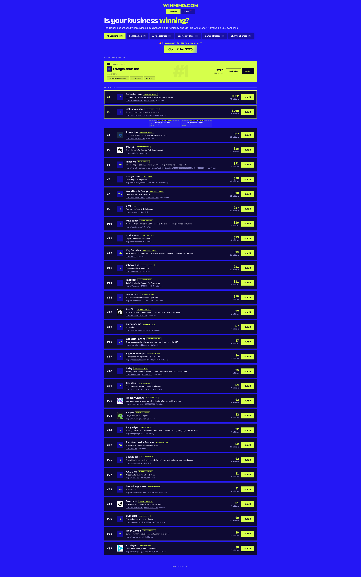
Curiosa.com (133, 235)
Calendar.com (134, 94)
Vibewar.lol (132, 265)
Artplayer (131, 545)
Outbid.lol (131, 515)
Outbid (248, 71)
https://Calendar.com (134, 100)
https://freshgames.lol (135, 537)
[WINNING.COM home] (180, 5)
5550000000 (148, 301)
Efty (128, 205)
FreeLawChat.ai (135, 397)
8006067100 (152, 360)
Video (187, 11)
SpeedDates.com (135, 353)
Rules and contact (180, 566)
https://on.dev (131, 448)
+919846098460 (151, 507)
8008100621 (150, 404)
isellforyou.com (134, 109)
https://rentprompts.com (136, 493)
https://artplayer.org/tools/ (137, 552)
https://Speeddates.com (136, 360)
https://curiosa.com (134, 242)
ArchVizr (131, 309)
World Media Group (137, 191)
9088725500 (149, 100)
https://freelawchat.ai (134, 404)
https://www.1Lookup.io (135, 138)
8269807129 (153, 493)
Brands (173, 11)
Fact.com (131, 279)
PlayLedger (132, 427)
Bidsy (129, 368)
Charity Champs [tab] (240, 36)
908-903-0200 (152, 197)
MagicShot (132, 220)
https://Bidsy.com (133, 374)
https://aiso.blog (132, 478)
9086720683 (152, 183)
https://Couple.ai (132, 389)
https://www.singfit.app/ (136, 419)
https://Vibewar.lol (133, 271)
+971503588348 (152, 115)
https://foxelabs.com (134, 507)
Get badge (233, 71)
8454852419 (145, 478)
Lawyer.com (133, 176)
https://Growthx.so (133, 301)
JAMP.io (130, 146)
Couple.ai (131, 383)
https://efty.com (132, 212)
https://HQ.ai (131, 256)
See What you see (136, 486)
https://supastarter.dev (135, 522)
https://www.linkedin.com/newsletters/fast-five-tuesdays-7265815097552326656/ (159, 168)
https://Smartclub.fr (134, 463)
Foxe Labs (131, 501)
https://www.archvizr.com (136, 315)
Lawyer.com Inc (126, 69)
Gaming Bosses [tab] (214, 36)
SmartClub (132, 456)
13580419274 (154, 552)
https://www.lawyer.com (136, 183)
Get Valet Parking (135, 338)
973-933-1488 (146, 286)
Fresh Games (133, 530)
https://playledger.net (134, 434)
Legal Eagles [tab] (137, 36)
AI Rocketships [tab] (161, 36)
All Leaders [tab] (114, 36)
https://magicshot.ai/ (134, 227)
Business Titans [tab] (188, 36)
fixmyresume (133, 324)
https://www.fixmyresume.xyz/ (138, 330)
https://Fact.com (132, 286)
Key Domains (133, 250)
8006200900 (136, 78)
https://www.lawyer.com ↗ (118, 78)
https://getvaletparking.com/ (137, 345)
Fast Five (131, 161)
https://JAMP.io (132, 153)
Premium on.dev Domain (140, 442)
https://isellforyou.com (135, 115)
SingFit (130, 412)
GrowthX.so (132, 294)
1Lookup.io (132, 132)
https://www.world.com (135, 197)
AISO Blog (131, 471)
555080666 (151, 522)
